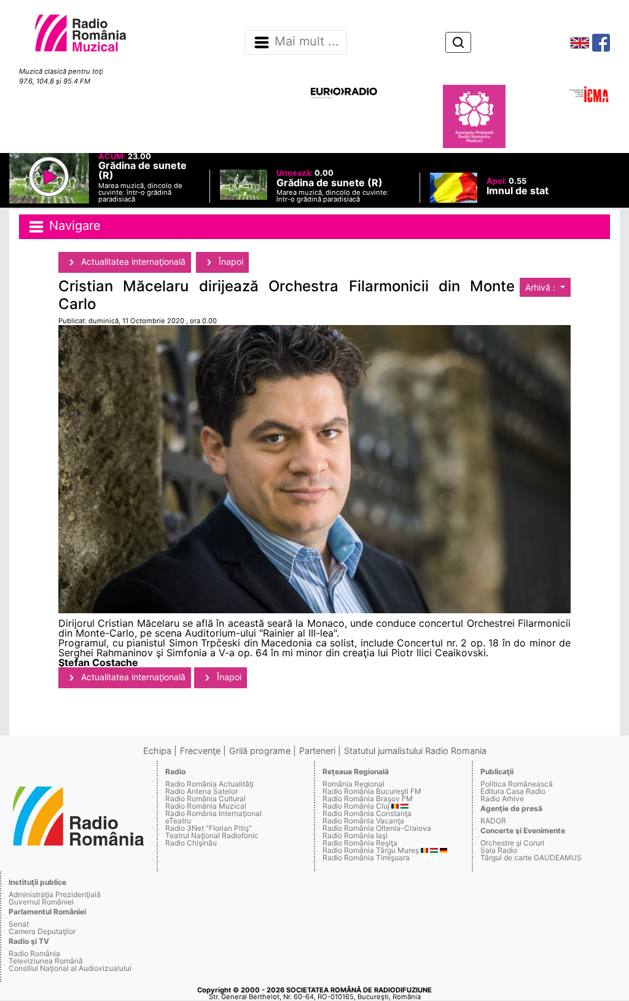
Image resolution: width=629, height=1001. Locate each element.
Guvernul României (41, 901)
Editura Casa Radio (512, 791)
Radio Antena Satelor (201, 791)
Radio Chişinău (191, 842)
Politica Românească (516, 783)
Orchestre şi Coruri (512, 842)
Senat (19, 923)
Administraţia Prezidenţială (55, 894)
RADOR (493, 820)
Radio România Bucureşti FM (371, 791)
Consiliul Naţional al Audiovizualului (70, 968)
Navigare (73, 226)
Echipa (157, 750)
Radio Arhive (502, 798)
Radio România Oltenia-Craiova (376, 828)
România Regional (353, 783)
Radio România (34, 953)
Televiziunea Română (46, 960)
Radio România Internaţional (213, 813)
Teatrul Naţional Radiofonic (212, 835)
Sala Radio (498, 850)
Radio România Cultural (205, 798)
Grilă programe (260, 750)
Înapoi (229, 261)
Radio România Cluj (355, 806)
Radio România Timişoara (366, 857)
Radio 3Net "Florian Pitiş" (208, 828)
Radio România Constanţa (367, 813)
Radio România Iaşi (355, 835)
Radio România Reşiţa (359, 842)
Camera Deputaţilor (42, 931)
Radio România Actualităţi (209, 783)
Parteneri (317, 750)
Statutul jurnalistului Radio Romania (415, 750)
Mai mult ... (307, 41)
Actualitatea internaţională (132, 261)
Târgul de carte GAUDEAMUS (531, 857)
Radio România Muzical (205, 806)
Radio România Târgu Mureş (370, 850)
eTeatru (178, 820)
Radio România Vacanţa (363, 820)
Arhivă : (541, 287)
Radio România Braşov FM (367, 798)
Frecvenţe (200, 750)
